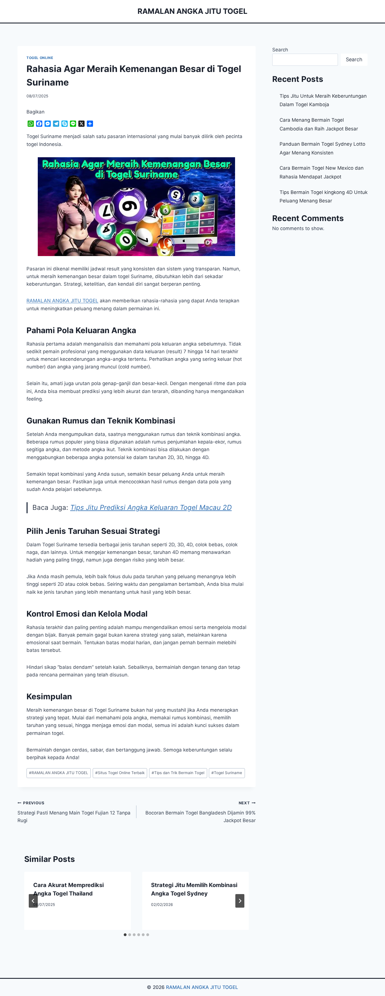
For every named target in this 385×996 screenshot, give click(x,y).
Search (280, 50)
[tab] (125, 934)
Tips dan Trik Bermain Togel (178, 772)
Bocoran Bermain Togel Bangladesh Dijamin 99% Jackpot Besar (200, 812)
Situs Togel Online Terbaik (120, 772)
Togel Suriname (226, 772)
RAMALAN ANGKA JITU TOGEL (58, 772)
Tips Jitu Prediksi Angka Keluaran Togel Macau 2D (151, 507)
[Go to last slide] (33, 901)
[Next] (239, 901)
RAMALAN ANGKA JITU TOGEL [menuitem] (62, 300)
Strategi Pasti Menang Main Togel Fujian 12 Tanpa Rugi (73, 812)
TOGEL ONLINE (39, 58)
